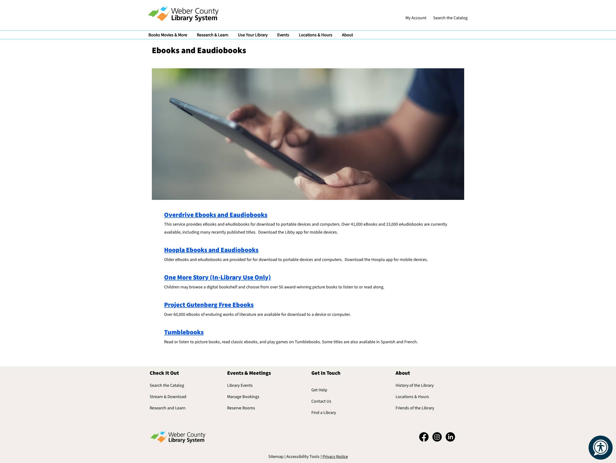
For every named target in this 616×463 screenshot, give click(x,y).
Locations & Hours (412, 397)
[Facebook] (424, 437)
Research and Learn (168, 408)
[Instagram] (437, 437)
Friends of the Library (415, 408)
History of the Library (415, 385)
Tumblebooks (184, 332)
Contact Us (321, 401)
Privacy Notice (335, 457)
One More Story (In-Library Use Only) (217, 277)
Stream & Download (168, 397)
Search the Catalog (167, 385)
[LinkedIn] (450, 437)
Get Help (319, 390)
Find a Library (323, 413)
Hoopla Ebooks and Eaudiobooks (211, 250)
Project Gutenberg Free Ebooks (209, 305)
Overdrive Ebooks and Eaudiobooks (215, 215)
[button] (168, 35)
